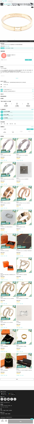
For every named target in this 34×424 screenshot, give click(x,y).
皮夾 (11, 405)
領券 (28, 59)
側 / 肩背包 (8, 405)
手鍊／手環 (11, 123)
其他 (7, 84)
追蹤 (30, 129)
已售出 (20, 421)
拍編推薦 (6, 413)
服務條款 (7, 410)
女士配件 (5, 84)
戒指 (15, 123)
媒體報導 (9, 413)
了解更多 (32, 109)
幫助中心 (2, 410)
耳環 (4, 123)
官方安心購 (5, 405)
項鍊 (7, 123)
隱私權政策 (10, 410)
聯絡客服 (4, 410)
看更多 (17, 379)
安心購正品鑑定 (3, 413)
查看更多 (17, 78)
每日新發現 (2, 405)
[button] (5, 132)
